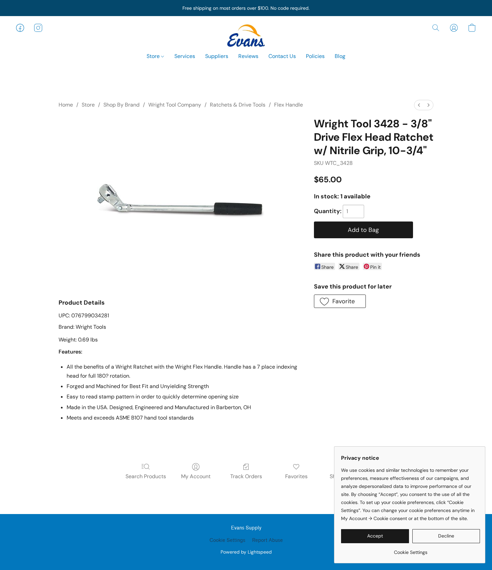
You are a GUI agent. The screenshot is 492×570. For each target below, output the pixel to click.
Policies (315, 56)
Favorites (296, 476)
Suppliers (216, 56)
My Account (196, 476)
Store (154, 56)
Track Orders (246, 476)
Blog (340, 56)
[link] (410, 549)
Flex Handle (288, 104)
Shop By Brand (121, 104)
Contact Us (282, 56)
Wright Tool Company (174, 104)
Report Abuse (267, 540)
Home (66, 104)
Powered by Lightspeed (246, 552)
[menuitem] (419, 105)
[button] (246, 34)
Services (184, 56)
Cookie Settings (227, 540)
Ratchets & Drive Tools (237, 104)
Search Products (146, 476)
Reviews (248, 56)
